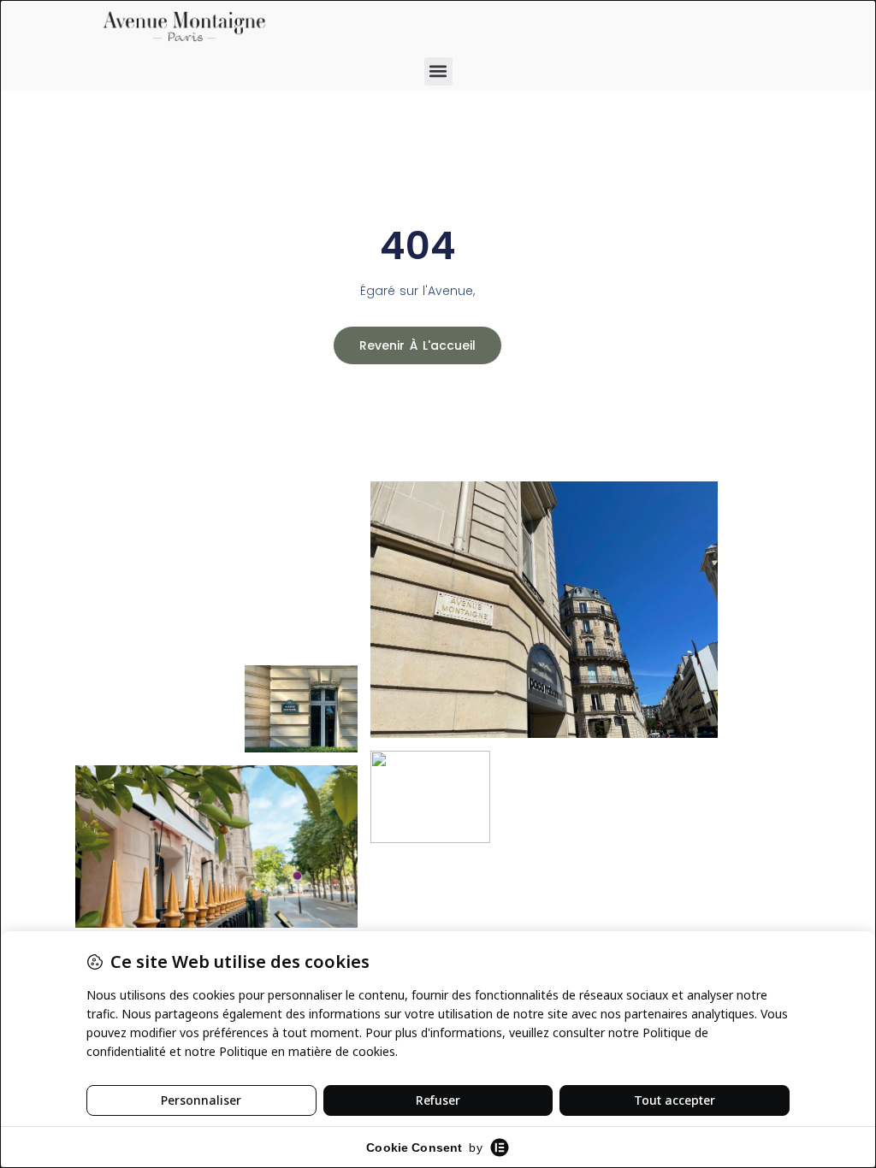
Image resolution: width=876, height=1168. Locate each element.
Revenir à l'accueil (417, 345)
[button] (438, 71)
